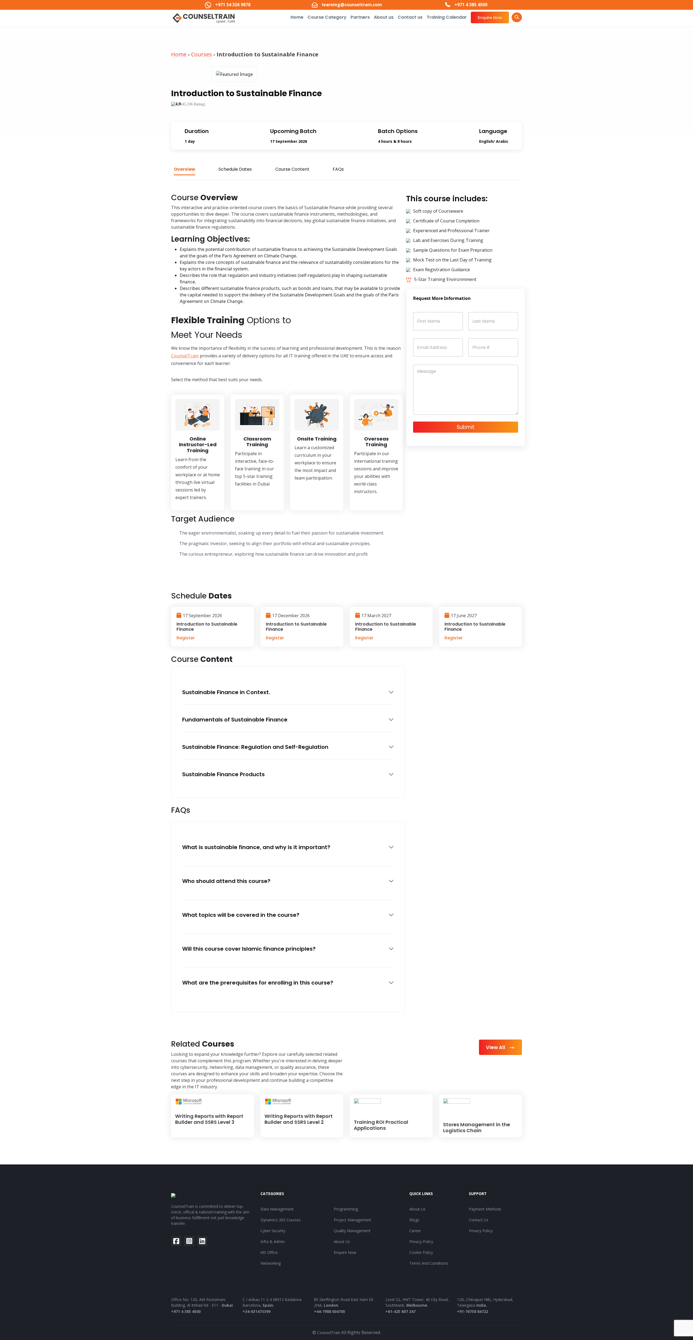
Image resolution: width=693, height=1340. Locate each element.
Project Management (352, 1219)
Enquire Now (490, 17)
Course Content (292, 169)
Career (415, 1230)
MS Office (269, 1252)
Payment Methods (485, 1209)
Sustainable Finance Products (223, 774)
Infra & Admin (272, 1241)
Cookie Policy (421, 1252)
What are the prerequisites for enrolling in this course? (257, 982)
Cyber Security (272, 1230)
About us (384, 17)
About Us (342, 1241)
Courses (201, 54)
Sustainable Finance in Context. (226, 692)
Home (296, 17)
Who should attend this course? (226, 881)
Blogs (414, 1219)
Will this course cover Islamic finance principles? (249, 949)
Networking (270, 1263)
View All (496, 1047)
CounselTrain (185, 356)
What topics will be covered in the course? (240, 915)
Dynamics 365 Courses (280, 1219)
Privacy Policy (421, 1241)
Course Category (327, 17)
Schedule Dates (235, 169)
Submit (466, 427)
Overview (184, 169)
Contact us (410, 17)
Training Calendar (447, 17)
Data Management (277, 1209)
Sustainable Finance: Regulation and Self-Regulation (255, 747)
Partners (360, 17)
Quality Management (352, 1230)
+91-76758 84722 (472, 1311)
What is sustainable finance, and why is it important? (256, 847)
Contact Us (478, 1219)
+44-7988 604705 (329, 1311)
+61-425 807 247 (400, 1311)
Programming (346, 1209)
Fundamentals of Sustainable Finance (234, 719)
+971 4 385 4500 (186, 1311)
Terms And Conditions (428, 1263)
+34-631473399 (256, 1311)
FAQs (338, 169)
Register (185, 638)
